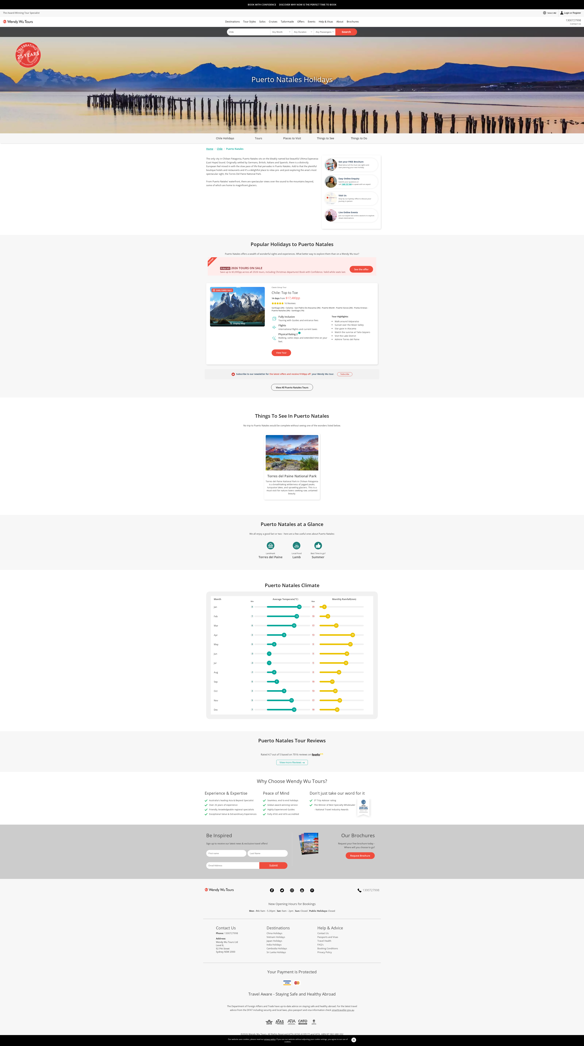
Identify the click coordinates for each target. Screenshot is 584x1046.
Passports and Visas (327, 936)
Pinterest (312, 890)
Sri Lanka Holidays (276, 952)
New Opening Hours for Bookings (292, 904)
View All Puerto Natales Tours (292, 387)
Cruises (273, 21)
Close (353, 1039)
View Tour (281, 352)
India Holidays (274, 944)
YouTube (302, 890)
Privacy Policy (324, 952)
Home (209, 149)
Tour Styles (249, 21)
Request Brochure (360, 855)
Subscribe (344, 374)
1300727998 (573, 20)
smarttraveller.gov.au (343, 1009)
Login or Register (572, 13)
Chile (219, 149)
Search (346, 31)
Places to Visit (292, 138)
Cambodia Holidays (277, 948)
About (339, 21)
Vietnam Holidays (276, 936)
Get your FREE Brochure (351, 161)
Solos (262, 21)
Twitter (282, 890)
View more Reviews (290, 762)
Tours (258, 138)
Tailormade (287, 21)
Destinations (232, 21)
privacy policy (270, 1039)
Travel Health (324, 940)
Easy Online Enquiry (349, 178)
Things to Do (359, 138)
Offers (300, 21)
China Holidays (274, 933)
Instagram (292, 890)
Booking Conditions (327, 948)
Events (311, 21)
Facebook (272, 890)
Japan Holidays (274, 940)
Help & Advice (330, 928)
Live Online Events (348, 212)
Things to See (325, 138)
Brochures (353, 21)
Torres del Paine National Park (292, 476)
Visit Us (342, 195)
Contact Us (575, 23)
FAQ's (320, 944)
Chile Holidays (225, 138)
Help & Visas (326, 21)
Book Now (362, 257)
